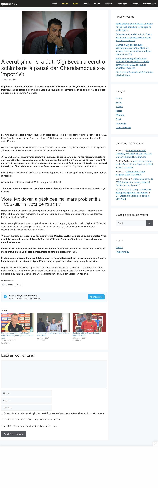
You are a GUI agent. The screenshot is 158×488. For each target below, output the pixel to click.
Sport (75, 4)
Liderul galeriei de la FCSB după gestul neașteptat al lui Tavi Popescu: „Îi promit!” (134, 182)
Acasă (54, 4)
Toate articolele (123, 127)
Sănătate (108, 4)
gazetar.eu (9, 4)
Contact (135, 4)
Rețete (119, 111)
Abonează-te (96, 297)
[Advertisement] (54, 115)
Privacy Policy (149, 4)
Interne (65, 4)
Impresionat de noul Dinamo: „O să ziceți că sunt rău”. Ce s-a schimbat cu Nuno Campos (134, 153)
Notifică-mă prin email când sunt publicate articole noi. (30, 426)
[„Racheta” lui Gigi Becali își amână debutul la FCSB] (89, 322)
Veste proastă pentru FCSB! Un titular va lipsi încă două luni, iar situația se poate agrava (134, 27)
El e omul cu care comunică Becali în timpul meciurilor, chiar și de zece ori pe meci (17, 335)
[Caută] (149, 223)
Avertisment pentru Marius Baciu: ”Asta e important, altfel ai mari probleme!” (134, 164)
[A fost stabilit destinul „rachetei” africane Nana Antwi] (53, 322)
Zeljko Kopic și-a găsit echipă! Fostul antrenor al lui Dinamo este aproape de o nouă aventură (134, 37)
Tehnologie (122, 4)
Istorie (97, 4)
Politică (86, 4)
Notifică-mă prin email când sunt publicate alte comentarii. (32, 419)
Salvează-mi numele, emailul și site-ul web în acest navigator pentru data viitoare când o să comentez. (55, 413)
